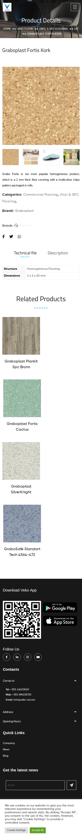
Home (7, 29)
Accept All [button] (37, 830)
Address (8, 712)
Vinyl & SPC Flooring (53, 29)
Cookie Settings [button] (16, 830)
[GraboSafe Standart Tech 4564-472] (22, 523)
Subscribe (71, 785)
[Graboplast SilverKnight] (21, 461)
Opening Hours (12, 721)
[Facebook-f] (6, 657)
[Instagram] (27, 657)
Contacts (8, 680)
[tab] (25, 253)
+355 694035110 (21, 694)
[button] (41, 681)
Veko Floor (25, 29)
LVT (76, 29)
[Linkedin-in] (17, 657)
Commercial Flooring (40, 194)
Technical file (25, 253)
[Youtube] (38, 657)
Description (58, 253)
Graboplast (24, 211)
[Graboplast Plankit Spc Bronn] (21, 336)
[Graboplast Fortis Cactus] (22, 398)
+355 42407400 (19, 689)
